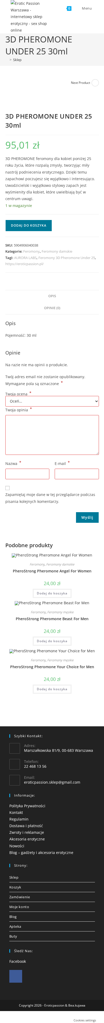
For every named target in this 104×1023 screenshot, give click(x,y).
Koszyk (15, 887)
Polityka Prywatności (27, 805)
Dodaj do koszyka (28, 225)
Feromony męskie (60, 612)
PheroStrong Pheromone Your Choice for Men (52, 666)
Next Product (80, 82)
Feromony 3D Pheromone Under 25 (66, 257)
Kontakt (16, 812)
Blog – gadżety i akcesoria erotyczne (41, 852)
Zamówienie (19, 897)
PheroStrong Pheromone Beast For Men (52, 618)
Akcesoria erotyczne (27, 838)
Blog (13, 916)
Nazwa (13, 463)
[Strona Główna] (6, 59)
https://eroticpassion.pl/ (24, 263)
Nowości (16, 845)
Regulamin (19, 819)
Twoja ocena (18, 394)
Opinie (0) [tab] (52, 308)
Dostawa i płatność (26, 825)
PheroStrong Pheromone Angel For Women (52, 570)
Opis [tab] (52, 296)
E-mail (62, 463)
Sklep (17, 59)
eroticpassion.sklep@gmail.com (52, 782)
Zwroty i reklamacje (26, 832)
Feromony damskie (57, 251)
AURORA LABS (25, 257)
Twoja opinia (18, 409)
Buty (13, 936)
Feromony (31, 251)
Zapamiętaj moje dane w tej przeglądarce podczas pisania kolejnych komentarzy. (50, 498)
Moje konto (19, 906)
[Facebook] (15, 976)
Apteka (15, 926)
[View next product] (95, 83)
